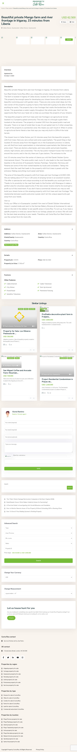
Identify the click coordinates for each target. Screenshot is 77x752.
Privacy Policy (40, 750)
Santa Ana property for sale (12, 742)
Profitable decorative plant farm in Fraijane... (57, 315)
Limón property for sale (10, 680)
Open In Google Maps (11, 245)
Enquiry (11, 618)
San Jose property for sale (11, 685)
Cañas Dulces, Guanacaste (28, 28)
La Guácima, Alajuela (44, 306)
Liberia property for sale (11, 725)
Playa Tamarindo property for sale (13, 727)
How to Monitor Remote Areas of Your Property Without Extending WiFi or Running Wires (34, 508)
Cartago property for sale (11, 671)
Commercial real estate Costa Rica (14, 709)
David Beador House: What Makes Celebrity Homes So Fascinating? (27, 502)
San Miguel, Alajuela (10, 365)
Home (3, 8)
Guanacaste (19, 237)
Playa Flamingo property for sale (13, 722)
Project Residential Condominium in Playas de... (57, 380)
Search (6, 484)
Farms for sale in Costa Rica (11, 704)
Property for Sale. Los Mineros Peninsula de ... (17, 332)
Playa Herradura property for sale (13, 733)
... (19, 341)
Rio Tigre (24, 326)
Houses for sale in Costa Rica (12, 695)
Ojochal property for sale (11, 739)
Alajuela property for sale (11, 668)
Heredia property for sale (11, 677)
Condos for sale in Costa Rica (12, 701)
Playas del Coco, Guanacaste (51, 374)
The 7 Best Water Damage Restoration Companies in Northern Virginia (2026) (30, 499)
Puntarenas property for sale (12, 682)
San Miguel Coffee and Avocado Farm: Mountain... (17, 371)
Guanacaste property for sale (12, 674)
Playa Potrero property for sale (13, 719)
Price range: (7, 553)
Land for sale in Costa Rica (11, 706)
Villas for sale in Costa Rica (11, 698)
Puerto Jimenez (9, 326)
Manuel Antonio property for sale (13, 736)
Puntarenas (17, 326)
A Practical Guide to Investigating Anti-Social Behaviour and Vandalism (28, 505)
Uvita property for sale (10, 730)
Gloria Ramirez (18, 412)
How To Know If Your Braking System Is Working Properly (23, 511)
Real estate (9, 8)
